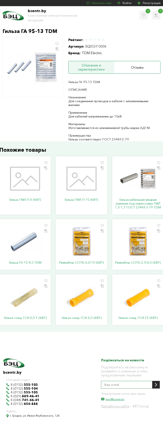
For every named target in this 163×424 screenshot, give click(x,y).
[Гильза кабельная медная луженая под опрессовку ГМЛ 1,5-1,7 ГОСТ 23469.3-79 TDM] (138, 179)
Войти (127, 3)
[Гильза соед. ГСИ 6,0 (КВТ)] (81, 297)
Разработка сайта (115, 406)
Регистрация (151, 3)
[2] (90, 40)
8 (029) (25, 396)
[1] (86, 40)
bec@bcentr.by (115, 399)
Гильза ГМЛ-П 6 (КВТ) (25, 200)
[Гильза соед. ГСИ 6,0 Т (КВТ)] (25, 297)
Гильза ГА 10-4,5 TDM (25, 262)
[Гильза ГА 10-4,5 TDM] (25, 242)
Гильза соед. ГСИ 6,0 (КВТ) (81, 318)
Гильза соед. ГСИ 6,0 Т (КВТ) (25, 318)
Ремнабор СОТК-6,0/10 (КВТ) (81, 262)
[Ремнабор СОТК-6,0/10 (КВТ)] (81, 242)
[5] (103, 40)
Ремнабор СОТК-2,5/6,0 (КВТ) (138, 262)
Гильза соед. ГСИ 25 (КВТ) (137, 318)
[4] (99, 40)
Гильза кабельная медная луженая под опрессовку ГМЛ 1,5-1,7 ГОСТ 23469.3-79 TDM (138, 203)
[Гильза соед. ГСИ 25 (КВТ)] (138, 297)
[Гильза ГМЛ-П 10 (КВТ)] (81, 179)
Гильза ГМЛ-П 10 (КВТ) (81, 200)
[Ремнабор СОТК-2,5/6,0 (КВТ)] (138, 242)
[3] (95, 40)
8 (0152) (24, 385)
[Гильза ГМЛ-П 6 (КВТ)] (25, 179)
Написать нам (101, 3)
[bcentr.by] (13, 15)
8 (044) (25, 400)
